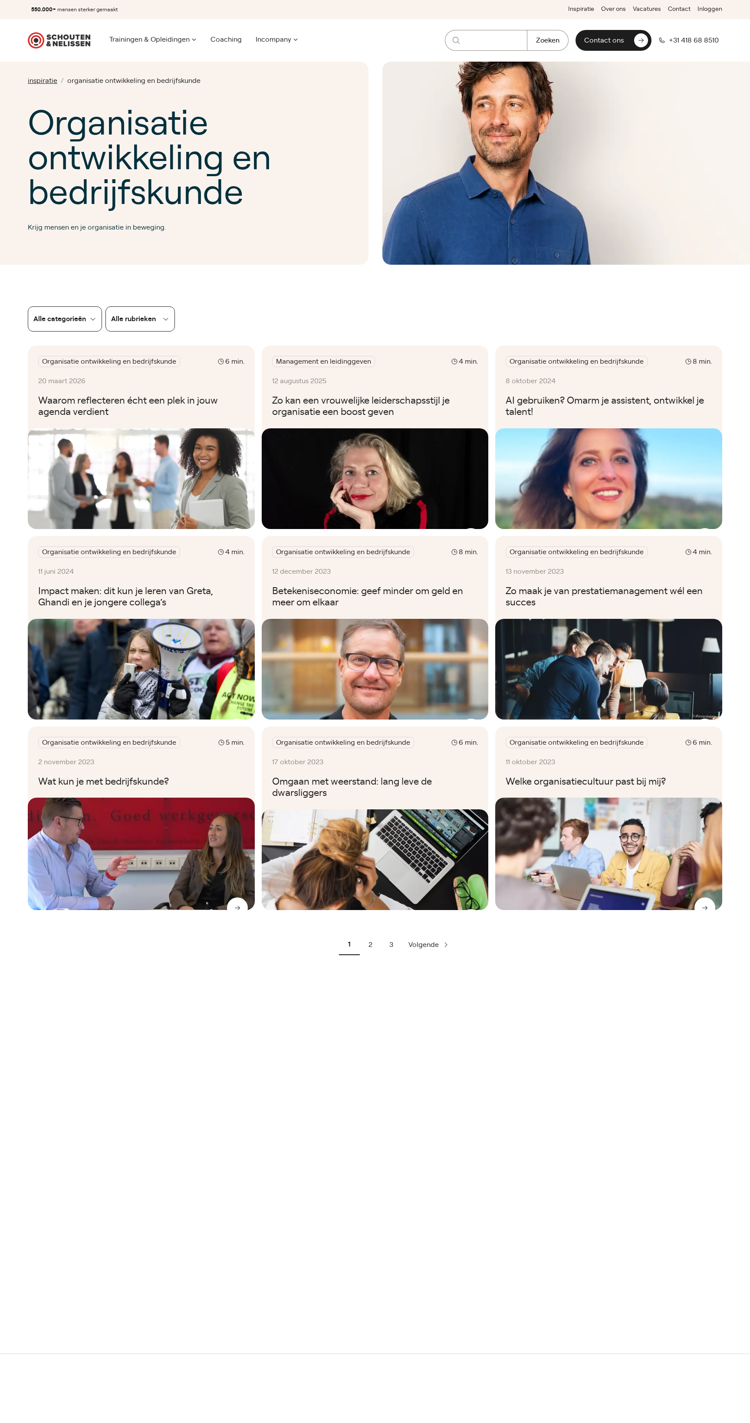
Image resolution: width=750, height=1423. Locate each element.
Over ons (613, 9)
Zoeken (547, 40)
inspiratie (42, 80)
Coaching (226, 39)
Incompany (273, 39)
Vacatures (647, 9)
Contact (679, 9)
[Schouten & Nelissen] (59, 40)
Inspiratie (581, 9)
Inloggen (709, 9)
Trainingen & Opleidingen (149, 39)
